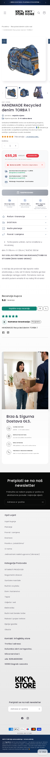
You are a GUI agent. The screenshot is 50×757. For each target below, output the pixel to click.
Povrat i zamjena (12, 532)
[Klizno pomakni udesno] (47, 93)
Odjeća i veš (10, 602)
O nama (8, 549)
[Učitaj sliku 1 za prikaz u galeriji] (12, 93)
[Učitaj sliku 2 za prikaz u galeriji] (25, 93)
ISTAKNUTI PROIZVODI (14, 569)
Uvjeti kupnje (10, 521)
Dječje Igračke (11, 624)
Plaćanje (8, 527)
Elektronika (9, 608)
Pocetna (5, 26)
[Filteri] (40, 308)
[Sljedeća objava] (45, 2)
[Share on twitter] (8, 332)
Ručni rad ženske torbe (15, 613)
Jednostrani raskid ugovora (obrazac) (22, 554)
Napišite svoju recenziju (19, 308)
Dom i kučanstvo (12, 591)
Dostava (8, 538)
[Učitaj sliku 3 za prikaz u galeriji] (38, 93)
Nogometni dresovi (13, 575)
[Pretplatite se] (42, 502)
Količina (5, 141)
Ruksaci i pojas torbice (15, 618)
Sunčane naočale (13, 580)
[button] (5, 12)
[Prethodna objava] (4, 2)
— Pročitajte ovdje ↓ (32, 136)
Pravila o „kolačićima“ (14, 543)
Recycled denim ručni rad (21, 26)
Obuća (8, 629)
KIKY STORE (28, 733)
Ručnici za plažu (12, 586)
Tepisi (7, 597)
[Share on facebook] (3, 333)
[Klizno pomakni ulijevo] (2, 93)
